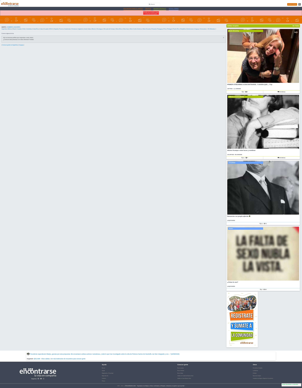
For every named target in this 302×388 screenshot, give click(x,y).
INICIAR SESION (292, 4)
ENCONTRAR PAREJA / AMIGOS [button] (133, 8)
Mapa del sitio (105, 375)
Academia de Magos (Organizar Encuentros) (263, 378)
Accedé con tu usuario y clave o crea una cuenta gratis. (151, 12)
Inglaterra (81, 29)
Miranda (212, 29)
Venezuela (203, 29)
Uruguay (196, 29)
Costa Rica (36, 29)
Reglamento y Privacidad (107, 373)
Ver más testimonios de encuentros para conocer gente (68, 359)
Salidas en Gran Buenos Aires (184, 378)
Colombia (29, 29)
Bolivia (10, 29)
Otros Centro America (136, 29)
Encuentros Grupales (257, 368)
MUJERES (17, 27)
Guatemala (67, 29)
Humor (231, 228)
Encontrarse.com (130, 385)
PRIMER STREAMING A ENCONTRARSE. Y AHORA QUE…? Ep (249, 84)
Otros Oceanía (147, 29)
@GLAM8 (37, 359)
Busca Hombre (180, 370)
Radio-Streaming (234, 31)
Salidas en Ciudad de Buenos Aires (185, 375)
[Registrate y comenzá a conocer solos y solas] (263, 319)
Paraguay (160, 29)
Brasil (14, 29)
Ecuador (46, 29)
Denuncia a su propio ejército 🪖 (239, 216)
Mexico (94, 29)
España (56, 29)
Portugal (169, 29)
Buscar (103, 368)
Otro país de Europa (109, 29)
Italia (89, 29)
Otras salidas (45, 359)
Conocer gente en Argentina (10, 45)
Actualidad (232, 162)
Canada (19, 29)
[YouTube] (40, 379)
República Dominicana (187, 29)
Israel (86, 29)
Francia (61, 29)
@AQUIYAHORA (231, 220)
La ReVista (255, 370)
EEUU (51, 29)
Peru (165, 29)
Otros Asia (126, 29)
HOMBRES (10, 27)
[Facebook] (38, 379)
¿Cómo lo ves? (232, 282)
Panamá (154, 29)
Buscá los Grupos (257, 375)
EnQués (255, 373)
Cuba (41, 29)
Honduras (74, 29)
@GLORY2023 (230, 154)
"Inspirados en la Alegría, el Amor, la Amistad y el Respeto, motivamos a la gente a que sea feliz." (161, 385)
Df (208, 29)
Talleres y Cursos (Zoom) (236, 96)
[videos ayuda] (299, 4)
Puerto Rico (176, 29)
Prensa (103, 381)
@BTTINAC (230, 88)
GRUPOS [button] (148, 8)
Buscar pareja (180, 368)
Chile (24, 29)
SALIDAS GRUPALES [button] (159, 8)
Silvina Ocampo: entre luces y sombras (241, 150)
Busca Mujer (180, 373)
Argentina (4, 29)
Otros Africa (119, 29)
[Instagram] (43, 379)
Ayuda (103, 370)
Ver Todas (295, 26)
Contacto (104, 378)
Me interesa (282, 91)
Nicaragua (100, 29)
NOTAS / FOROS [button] (174, 8)
